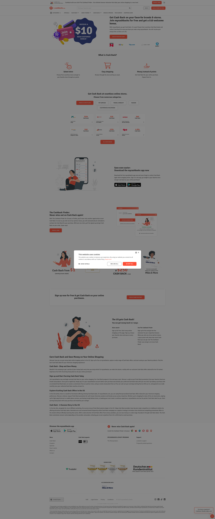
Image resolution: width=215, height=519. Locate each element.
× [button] (138, 252)
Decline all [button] (114, 264)
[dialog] (107, 259)
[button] (84, 264)
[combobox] (136, 252)
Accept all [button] (129, 264)
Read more (108, 259)
